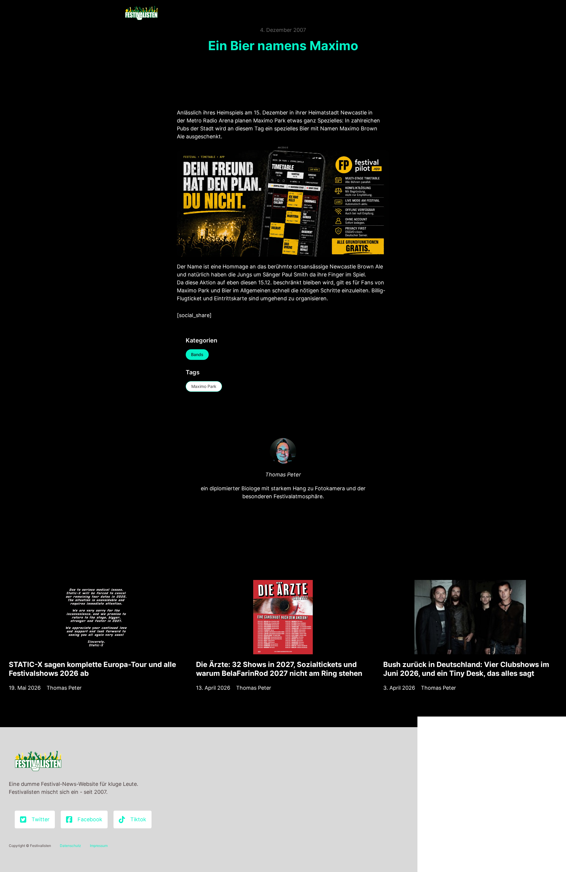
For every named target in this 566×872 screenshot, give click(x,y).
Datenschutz (70, 845)
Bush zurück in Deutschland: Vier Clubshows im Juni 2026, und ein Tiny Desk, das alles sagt (466, 669)
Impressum (99, 845)
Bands (197, 354)
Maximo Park (203, 386)
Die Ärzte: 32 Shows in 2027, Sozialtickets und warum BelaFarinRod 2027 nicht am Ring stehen (279, 669)
